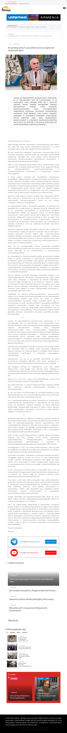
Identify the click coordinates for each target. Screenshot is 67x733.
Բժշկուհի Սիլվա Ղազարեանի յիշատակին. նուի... (23, 639)
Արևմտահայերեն (11, 3)
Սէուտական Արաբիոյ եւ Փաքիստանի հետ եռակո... (33, 590)
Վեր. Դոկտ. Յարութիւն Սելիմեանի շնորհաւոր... (25, 647)
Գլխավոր (11, 34)
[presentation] (52, 26)
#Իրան (55, 681)
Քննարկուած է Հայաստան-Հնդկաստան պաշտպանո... (28, 609)
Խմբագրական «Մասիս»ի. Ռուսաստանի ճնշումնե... (25, 665)
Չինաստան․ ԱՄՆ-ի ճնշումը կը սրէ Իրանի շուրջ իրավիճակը (25, 27)
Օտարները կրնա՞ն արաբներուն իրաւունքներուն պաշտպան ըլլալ (29, 36)
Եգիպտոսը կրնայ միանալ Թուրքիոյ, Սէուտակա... (32, 599)
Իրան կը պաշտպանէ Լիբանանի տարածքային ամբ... (31, 580)
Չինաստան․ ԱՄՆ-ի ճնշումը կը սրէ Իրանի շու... (46, 697)
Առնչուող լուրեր (16, 563)
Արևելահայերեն (23, 3)
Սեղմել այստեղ (51, 541)
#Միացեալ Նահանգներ (44, 681)
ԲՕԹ (20, 678)
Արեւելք (40, 678)
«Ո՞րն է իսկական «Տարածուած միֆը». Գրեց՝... (24, 656)
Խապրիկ (14, 678)
